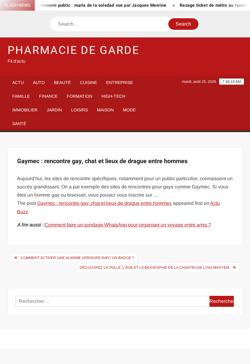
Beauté (62, 82)
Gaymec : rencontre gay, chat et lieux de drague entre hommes (104, 203)
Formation (79, 96)
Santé (19, 123)
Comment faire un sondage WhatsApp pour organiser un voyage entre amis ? (128, 224)
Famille (21, 96)
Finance (48, 96)
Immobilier (25, 109)
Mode (129, 109)
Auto (39, 82)
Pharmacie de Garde (73, 50)
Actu (18, 82)
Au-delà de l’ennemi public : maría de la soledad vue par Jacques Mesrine (88, 5)
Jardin (54, 109)
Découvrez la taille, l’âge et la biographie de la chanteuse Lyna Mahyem (154, 267)
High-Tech (113, 96)
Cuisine (88, 82)
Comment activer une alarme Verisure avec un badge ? (77, 258)
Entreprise (119, 82)
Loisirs (79, 109)
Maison (105, 109)
